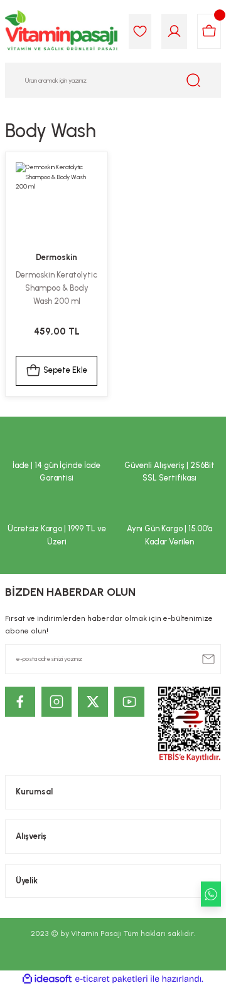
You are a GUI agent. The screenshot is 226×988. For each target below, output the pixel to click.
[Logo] (62, 31)
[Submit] (208, 659)
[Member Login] (174, 31)
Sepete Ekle (65, 370)
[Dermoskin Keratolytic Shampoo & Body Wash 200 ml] (56, 203)
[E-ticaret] (111, 979)
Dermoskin (56, 257)
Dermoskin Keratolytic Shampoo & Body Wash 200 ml (56, 288)
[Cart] (209, 31)
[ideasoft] (47, 979)
